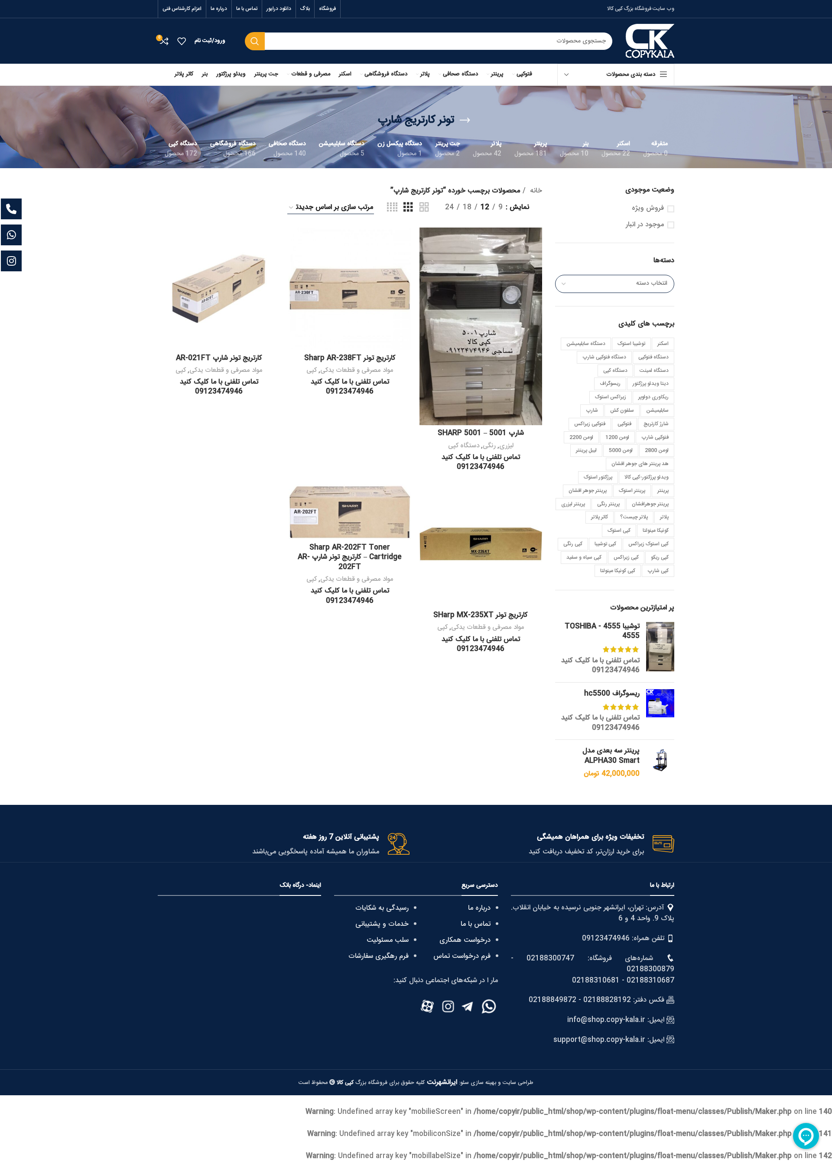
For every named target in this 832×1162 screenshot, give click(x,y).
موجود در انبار (645, 225)
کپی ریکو (660, 557)
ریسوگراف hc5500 (612, 694)
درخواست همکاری (465, 940)
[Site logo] (650, 41)
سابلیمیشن (657, 410)
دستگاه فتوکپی (653, 357)
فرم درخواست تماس (462, 956)
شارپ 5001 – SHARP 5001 (481, 433)
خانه (535, 191)
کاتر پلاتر (599, 517)
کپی (311, 370)
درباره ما (479, 908)
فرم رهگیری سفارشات (378, 956)
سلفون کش (622, 410)
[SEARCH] (255, 41)
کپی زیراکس (626, 557)
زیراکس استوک (610, 397)
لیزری (506, 445)
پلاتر (664, 517)
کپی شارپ (658, 570)
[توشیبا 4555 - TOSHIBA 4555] (660, 649)
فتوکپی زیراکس (589, 424)
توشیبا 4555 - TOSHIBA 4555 (602, 631)
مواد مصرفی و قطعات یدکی (356, 370)
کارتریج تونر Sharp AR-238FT (350, 358)
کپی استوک (619, 530)
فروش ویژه (648, 208)
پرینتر (663, 490)
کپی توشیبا (605, 544)
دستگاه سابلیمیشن (585, 343)
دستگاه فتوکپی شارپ (604, 357)
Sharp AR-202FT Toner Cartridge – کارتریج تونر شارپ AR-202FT (350, 557)
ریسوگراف (610, 383)
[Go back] (465, 120)
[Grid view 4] (392, 208)
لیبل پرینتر (586, 450)
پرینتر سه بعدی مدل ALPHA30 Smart (611, 756)
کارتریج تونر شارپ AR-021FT (219, 358)
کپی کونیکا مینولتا (617, 570)
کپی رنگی (572, 544)
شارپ (592, 410)
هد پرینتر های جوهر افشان (640, 463)
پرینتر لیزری (573, 504)
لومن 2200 (581, 437)
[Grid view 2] (424, 208)
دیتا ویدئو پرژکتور (651, 383)
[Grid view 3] (408, 208)
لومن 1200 (617, 437)
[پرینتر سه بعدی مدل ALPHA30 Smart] (660, 762)
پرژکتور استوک (598, 477)
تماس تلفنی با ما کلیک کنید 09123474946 (600, 665)
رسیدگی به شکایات (382, 908)
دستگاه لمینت (654, 370)
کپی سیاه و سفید (583, 557)
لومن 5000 (621, 450)
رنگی (489, 445)
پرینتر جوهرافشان (650, 504)
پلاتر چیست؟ (634, 517)
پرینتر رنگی (608, 504)
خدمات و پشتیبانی (382, 924)
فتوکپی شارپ (655, 437)
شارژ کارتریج (656, 424)
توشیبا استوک (631, 343)
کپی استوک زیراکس (648, 544)
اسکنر (663, 343)
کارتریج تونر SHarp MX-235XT (480, 615)
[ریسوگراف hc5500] (660, 711)
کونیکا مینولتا (656, 530)
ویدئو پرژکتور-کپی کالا (646, 477)
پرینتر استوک (632, 490)
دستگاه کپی (615, 370)
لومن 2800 (657, 450)
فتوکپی (624, 424)
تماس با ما (476, 924)
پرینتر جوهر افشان (588, 490)
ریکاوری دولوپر (653, 397)
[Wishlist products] (181, 41)
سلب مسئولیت (388, 940)
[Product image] (480, 326)
